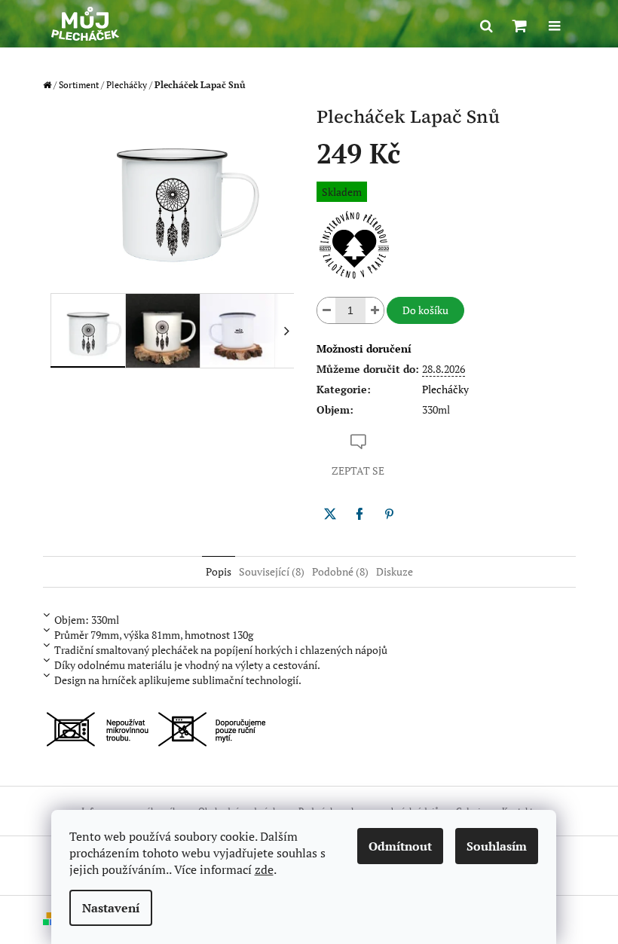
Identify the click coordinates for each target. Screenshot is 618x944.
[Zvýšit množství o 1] (375, 310)
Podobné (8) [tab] (340, 571)
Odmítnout (400, 846)
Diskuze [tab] (394, 571)
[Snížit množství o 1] (326, 310)
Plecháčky (445, 389)
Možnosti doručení (364, 348)
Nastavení (110, 908)
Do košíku (425, 310)
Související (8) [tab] (271, 571)
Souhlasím (497, 846)
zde (264, 869)
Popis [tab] (218, 571)
